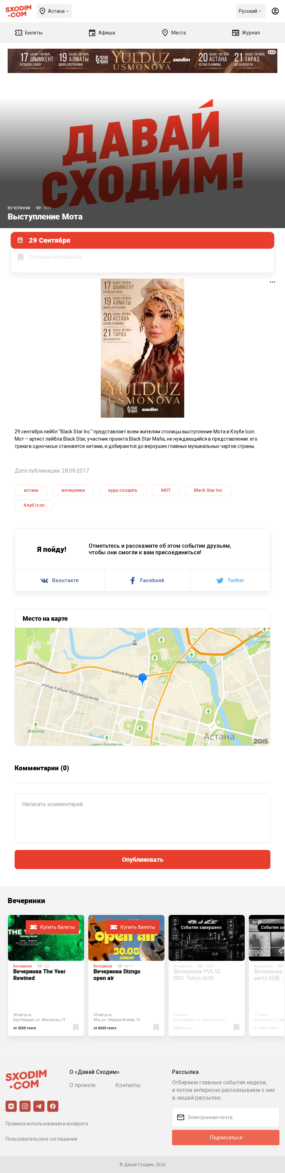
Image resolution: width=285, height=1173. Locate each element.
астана (31, 490)
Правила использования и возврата (47, 1123)
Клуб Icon (34, 505)
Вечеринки (19, 208)
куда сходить (123, 490)
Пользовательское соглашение (42, 1139)
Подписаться (226, 1137)
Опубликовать (142, 859)
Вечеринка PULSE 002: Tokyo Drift (197, 974)
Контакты (128, 1085)
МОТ (166, 490)
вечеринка (73, 490)
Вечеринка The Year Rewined (39, 974)
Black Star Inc (208, 490)
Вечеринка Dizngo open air (116, 974)
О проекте (83, 1085)
